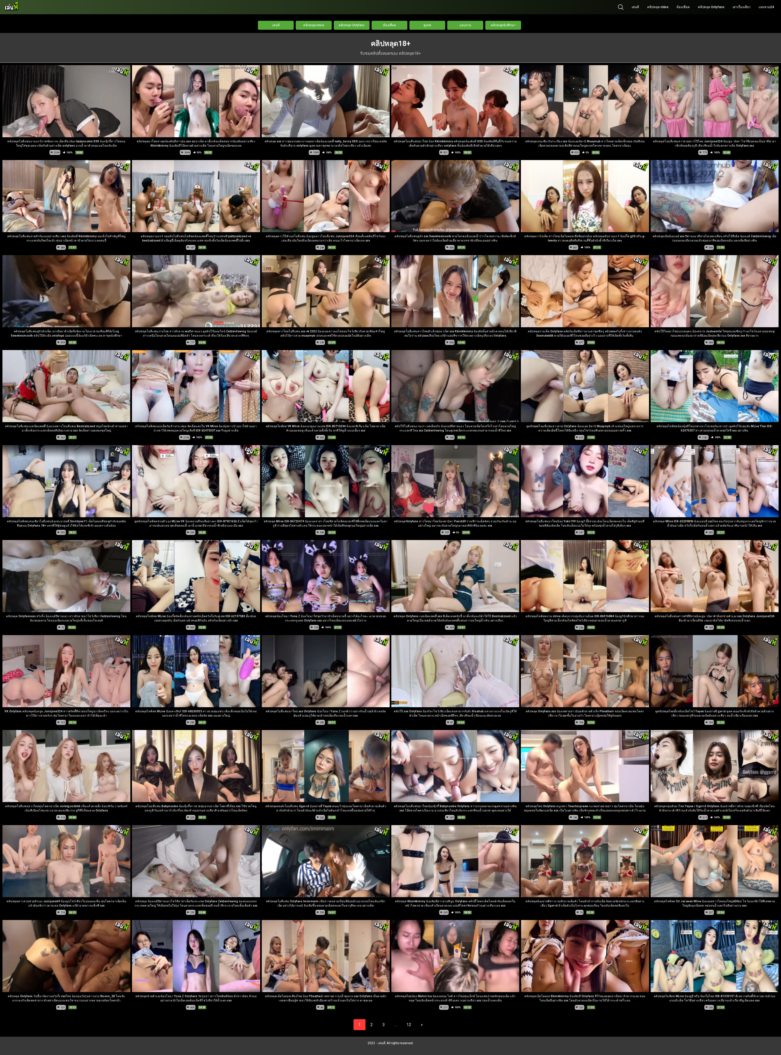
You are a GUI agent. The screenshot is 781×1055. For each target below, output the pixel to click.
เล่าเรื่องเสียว (741, 7)
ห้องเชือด (682, 7)
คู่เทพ (427, 25)
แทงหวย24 (766, 7)
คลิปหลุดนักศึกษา (503, 25)
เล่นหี (635, 7)
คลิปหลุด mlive (657, 7)
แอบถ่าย (465, 25)
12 (409, 1024)
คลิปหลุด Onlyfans (711, 7)
